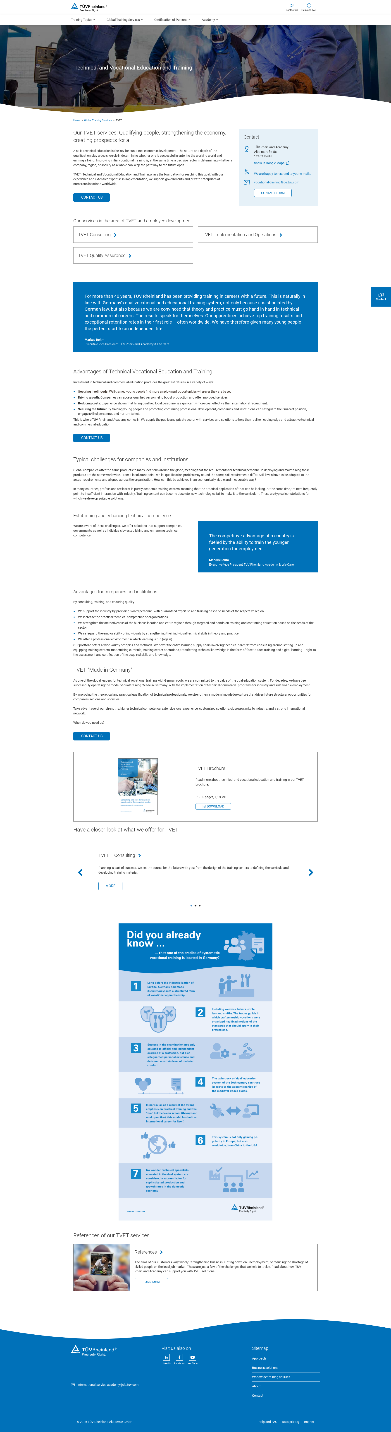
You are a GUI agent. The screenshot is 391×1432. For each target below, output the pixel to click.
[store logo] (89, 7)
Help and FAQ (309, 10)
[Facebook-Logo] (180, 1364)
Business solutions (265, 1368)
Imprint (309, 1422)
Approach (259, 1358)
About (256, 1386)
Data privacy (291, 1422)
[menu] (195, 19)
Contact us (292, 10)
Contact (257, 1395)
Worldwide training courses (271, 1377)
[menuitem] (83, 19)
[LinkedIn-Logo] (167, 1364)
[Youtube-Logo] (193, 1364)
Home (76, 120)
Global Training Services (98, 120)
